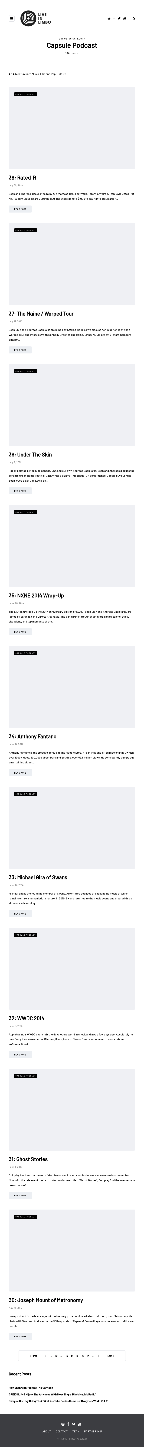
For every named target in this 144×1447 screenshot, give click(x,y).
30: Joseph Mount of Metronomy (46, 1300)
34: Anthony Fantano (33, 736)
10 (56, 1355)
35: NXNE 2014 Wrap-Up (36, 595)
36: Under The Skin (30, 454)
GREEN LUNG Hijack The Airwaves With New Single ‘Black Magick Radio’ (52, 1394)
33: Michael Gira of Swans (38, 877)
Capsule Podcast (25, 94)
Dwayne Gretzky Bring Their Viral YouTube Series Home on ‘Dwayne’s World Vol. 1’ (58, 1401)
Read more (20, 209)
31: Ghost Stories (28, 1159)
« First (33, 1355)
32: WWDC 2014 (26, 1018)
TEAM (75, 1431)
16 (82, 1355)
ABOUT (46, 1431)
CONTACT (62, 1431)
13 (67, 1355)
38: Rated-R (22, 177)
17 (88, 1355)
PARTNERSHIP (93, 1431)
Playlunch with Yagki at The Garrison (31, 1387)
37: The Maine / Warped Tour (41, 313)
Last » (110, 1355)
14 (72, 1355)
